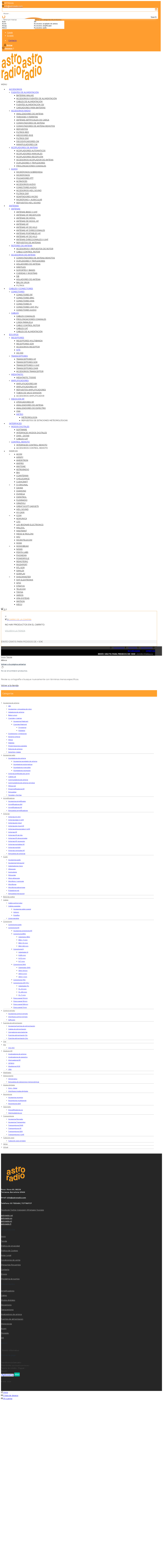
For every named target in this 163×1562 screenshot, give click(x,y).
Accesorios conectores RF (22, 931)
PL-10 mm (22, 989)
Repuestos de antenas (16, 853)
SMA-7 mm (22, 977)
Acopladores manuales (22, 767)
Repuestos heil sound (16, 893)
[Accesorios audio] (49, 28)
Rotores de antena (15, 749)
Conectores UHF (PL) (21, 983)
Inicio (3, 657)
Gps (4, 1041)
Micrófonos (12, 884)
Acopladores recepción (22, 770)
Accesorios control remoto (18, 1014)
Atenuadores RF (14, 1060)
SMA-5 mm (22, 974)
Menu (4, 84)
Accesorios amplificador (17, 801)
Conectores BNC (19, 934)
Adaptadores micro (15, 866)
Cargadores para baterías (17, 1032)
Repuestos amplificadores (18, 810)
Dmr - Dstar (12, 1088)
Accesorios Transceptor (16, 1122)
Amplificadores (9, 798)
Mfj (2, 1338)
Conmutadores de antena (18, 780)
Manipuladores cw (15, 1113)
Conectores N (18, 949)
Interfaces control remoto (18, 1017)
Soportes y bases (14, 752)
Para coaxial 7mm (20, 1007)
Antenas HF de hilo (15, 835)
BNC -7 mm (23, 940)
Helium (16, 912)
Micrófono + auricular (16, 881)
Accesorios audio (14, 860)
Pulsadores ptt (13, 890)
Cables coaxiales (14, 906)
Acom (3, 1328)
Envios (4, 1274)
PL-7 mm (22, 995)
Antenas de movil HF (16, 826)
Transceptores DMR (15, 1125)
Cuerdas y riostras (15, 718)
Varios (5, 1144)
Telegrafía (7, 1107)
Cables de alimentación (17, 1029)
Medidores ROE (14, 1066)
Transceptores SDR (15, 1131)
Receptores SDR (14, 1103)
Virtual (5, 1147)
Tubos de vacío (8, 1138)
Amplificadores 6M (15, 804)
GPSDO (11, 1063)
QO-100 (11, 1048)
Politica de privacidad (10, 1246)
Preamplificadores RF (16, 789)
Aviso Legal (6, 1255)
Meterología (6, 1324)
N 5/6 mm (22, 955)
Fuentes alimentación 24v (18, 1038)
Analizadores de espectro (18, 1057)
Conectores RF (13, 928)
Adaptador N (23, 952)
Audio (5, 857)
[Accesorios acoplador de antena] (49, 24)
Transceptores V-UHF (16, 1134)
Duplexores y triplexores (17, 733)
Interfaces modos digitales (18, 1091)
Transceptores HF (14, 1128)
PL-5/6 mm (22, 992)
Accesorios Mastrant (20, 721)
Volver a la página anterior (13, 664)
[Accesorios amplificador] (49, 26)
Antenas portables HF (16, 844)
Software (11, 1020)
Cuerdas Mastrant (20, 724)
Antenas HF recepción (16, 841)
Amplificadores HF (15, 807)
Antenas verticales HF (16, 850)
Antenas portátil (14, 847)
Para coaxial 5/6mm (20, 1004)
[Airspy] (10, 26)
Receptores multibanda (17, 1100)
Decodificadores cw (15, 1110)
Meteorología (8, 1076)
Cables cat (12, 777)
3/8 (9, 706)
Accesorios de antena (11, 703)
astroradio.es (6, 1218)
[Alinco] (10, 28)
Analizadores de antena (17, 1054)
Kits (4, 1045)
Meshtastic (7, 1072)
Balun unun (12, 715)
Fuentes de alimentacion (12, 1319)
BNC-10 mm (23, 943)
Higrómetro (12, 1079)
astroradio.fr (6, 1224)
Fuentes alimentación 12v (18, 1035)
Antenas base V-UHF (16, 820)
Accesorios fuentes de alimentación (21, 1026)
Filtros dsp (12, 875)
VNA (10, 1069)
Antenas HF (12, 832)
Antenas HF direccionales (17, 838)
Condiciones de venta (10, 1260)
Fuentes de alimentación (12, 1023)
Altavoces (12, 869)
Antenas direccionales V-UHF (19, 829)
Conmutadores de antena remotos (21, 783)
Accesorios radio (9, 755)
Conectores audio (15, 924)
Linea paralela (13, 918)
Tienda (9, 657)
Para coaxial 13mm (20, 1001)
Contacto (12, 40)
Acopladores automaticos (22, 764)
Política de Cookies (9, 1250)
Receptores (7, 1094)
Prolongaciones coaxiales (17, 746)
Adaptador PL (23, 986)
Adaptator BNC (24, 937)
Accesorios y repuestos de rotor (20, 709)
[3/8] (49, 22)
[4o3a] (10, 22)
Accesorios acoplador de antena (25, 761)
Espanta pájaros (14, 737)
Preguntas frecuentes (11, 1265)
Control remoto (9, 1010)
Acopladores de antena (17, 758)
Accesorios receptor (15, 1097)
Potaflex (16, 915)
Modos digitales (9, 1085)
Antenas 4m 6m (14, 817)
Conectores (7, 921)
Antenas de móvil (15, 823)
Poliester (21, 730)
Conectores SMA (19, 964)
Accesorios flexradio (15, 1119)
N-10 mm (22, 958)
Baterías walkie (9, 897)
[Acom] (10, 24)
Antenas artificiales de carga (19, 773)
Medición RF (7, 1051)
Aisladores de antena (16, 712)
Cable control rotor (15, 903)
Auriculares (12, 872)
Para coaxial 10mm (20, 998)
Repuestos (12, 792)
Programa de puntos (10, 1279)
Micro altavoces (14, 878)
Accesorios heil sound (16, 863)
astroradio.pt (6, 1221)
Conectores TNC (19, 980)
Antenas (6, 814)
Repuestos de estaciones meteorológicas (23, 1082)
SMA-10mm (23, 970)
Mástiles (11, 743)
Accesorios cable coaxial (22, 909)
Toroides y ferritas (15, 795)
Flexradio (5, 1333)
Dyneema (22, 727)
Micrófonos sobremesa (16, 887)
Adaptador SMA (24, 967)
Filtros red (12, 786)
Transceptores (8, 1116)
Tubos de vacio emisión (17, 1141)
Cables (5, 900)
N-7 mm (21, 961)
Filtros (10, 740)
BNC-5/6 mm (23, 946)
